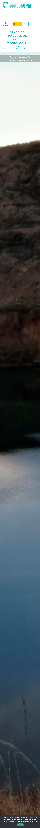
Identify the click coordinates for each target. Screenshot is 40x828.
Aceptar (20, 825)
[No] (37, 821)
